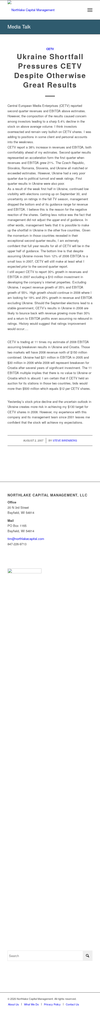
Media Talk (19, 26)
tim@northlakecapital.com (26, 538)
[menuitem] (89, 10)
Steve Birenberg (65, 440)
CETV (50, 49)
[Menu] (89, 10)
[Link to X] (88, 998)
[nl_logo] (41, 10)
